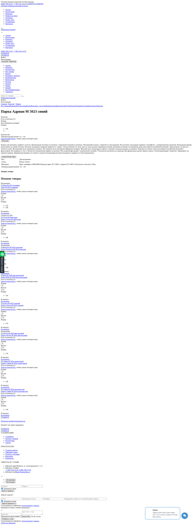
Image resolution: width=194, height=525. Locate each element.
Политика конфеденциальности (13, 421)
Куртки (8, 82)
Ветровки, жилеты (12, 76)
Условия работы (11, 450)
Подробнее (5, 213)
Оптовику (9, 18)
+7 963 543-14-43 (19, 4)
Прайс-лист (9, 20)
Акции (8, 10)
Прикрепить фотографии (10, 516)
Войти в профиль (8, 491)
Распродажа (9, 12)
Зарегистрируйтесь (8, 139)
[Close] (2, 32)
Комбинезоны (10, 78)
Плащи (8, 88)
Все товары (9, 72)
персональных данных (30, 506)
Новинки (8, 14)
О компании (10, 22)
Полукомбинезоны (12, 90)
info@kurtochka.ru (23, 472)
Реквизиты (9, 458)
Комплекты (9, 80)
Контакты (9, 24)
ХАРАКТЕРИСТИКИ (8, 157)
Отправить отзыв (7, 519)
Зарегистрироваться (9, 503)
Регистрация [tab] (10, 482)
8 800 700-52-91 (7, 4)
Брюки (8, 74)
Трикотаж (9, 92)
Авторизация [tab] (10, 480)
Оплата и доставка (12, 454)
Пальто (8, 84)
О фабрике (9, 437)
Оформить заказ (11, 452)
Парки (7, 86)
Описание (5, 141)
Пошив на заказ (11, 16)
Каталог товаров (11, 439)
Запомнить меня (10, 489)
